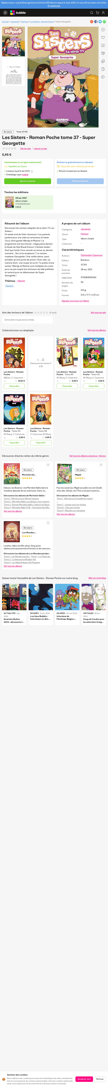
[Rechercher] (91, 12)
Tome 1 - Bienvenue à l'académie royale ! (75, 498)
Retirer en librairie (80, 181)
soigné (25, 174)
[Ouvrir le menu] (5, 12)
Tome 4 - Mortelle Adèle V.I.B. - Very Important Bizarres (27, 507)
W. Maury (61, 377)
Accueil (5, 21)
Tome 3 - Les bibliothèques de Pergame (22, 562)
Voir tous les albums (97, 330)
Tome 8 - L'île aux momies (68, 507)
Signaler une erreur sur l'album (75, 301)
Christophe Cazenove (91, 255)
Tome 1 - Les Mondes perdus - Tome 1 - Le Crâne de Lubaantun (27, 556)
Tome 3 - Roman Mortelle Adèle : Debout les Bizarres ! (27, 504)
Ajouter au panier (27, 181)
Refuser (100, 1079)
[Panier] (97, 12)
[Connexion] (103, 12)
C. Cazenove (17, 377)
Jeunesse (15, 21)
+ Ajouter (21, 281)
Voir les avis (25, 148)
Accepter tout (84, 1079)
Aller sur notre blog (97, 578)
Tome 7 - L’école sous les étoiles (71, 504)
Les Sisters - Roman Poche (42, 21)
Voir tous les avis (98, 312)
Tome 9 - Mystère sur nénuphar (71, 510)
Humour (24, 21)
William (7, 377)
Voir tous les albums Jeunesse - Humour (87, 456)
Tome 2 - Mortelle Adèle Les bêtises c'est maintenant (27, 501)
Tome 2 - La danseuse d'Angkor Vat (20, 559)
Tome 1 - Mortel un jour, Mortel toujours (21, 498)
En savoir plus (54, 5)
